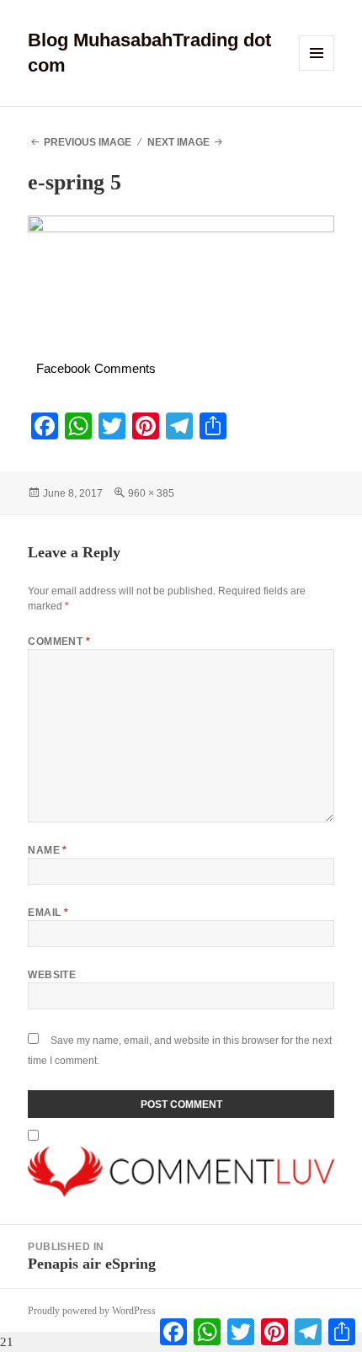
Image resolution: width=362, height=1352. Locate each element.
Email (48, 912)
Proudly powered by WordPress (92, 1311)
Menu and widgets (317, 70)
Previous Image (87, 142)
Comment (59, 641)
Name (47, 850)
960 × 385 (151, 493)
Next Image (178, 142)
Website (52, 975)
